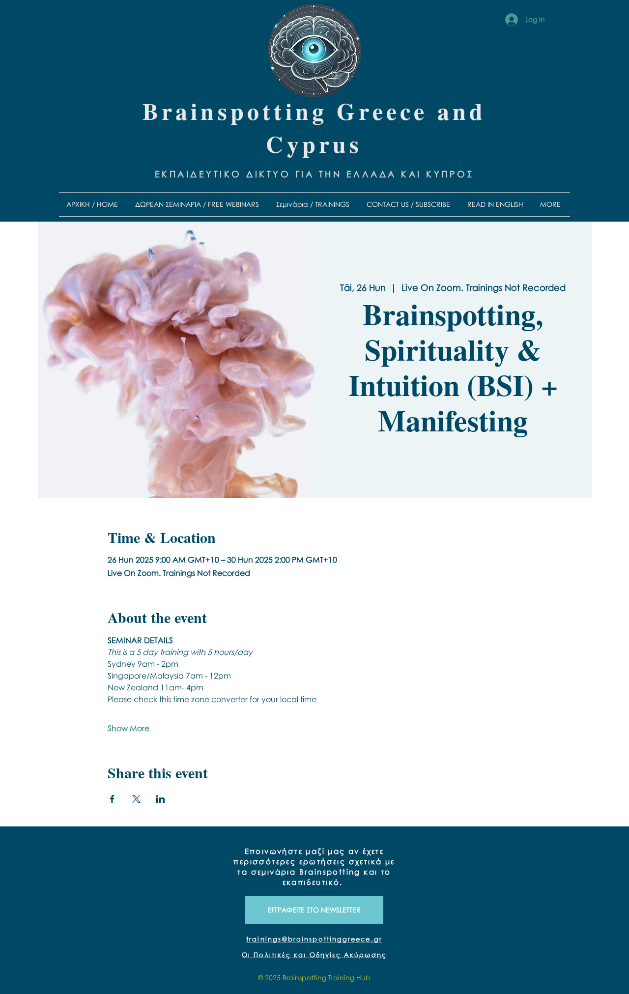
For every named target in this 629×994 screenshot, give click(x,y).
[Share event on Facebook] (112, 799)
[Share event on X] (136, 799)
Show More (128, 728)
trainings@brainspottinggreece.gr (314, 939)
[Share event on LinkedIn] (160, 799)
